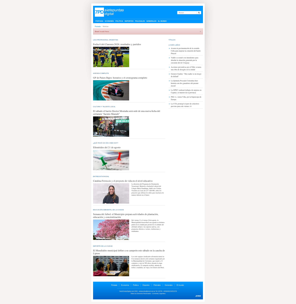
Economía (109, 21)
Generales (151, 21)
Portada (99, 21)
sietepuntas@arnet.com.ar (147, 291)
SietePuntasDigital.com (126, 291)
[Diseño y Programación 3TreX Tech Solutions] (198, 296)
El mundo (162, 21)
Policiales (140, 21)
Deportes (129, 21)
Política (119, 21)
